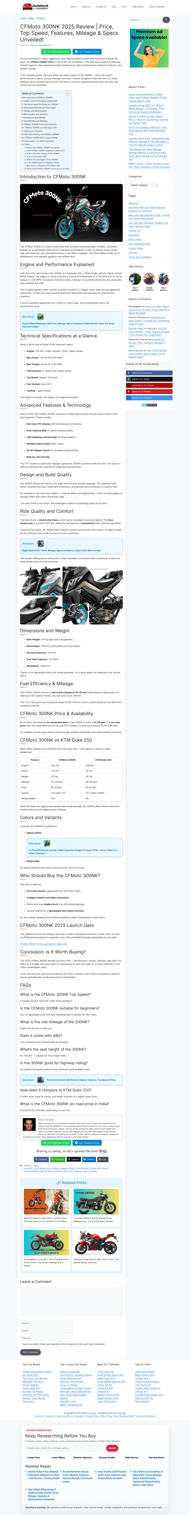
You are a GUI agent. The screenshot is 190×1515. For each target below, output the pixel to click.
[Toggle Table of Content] (66, 94)
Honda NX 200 (105, 1388)
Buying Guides (107, 1457)
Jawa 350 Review (107, 1401)
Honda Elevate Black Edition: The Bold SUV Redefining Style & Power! (149, 320)
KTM (108, 78)
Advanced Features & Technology (40, 107)
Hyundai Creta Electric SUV (149, 1395)
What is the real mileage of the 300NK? (43, 153)
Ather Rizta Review (145, 1372)
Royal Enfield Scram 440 (110, 1375)
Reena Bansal (136, 350)
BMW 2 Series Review (71, 1405)
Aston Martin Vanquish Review (76, 1375)
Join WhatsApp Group (58, 51)
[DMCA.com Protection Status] (149, 406)
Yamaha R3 (103, 1391)
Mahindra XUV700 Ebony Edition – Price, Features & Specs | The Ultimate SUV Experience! (149, 331)
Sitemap (133, 252)
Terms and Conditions (140, 257)
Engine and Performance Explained (40, 101)
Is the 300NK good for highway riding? (43, 163)
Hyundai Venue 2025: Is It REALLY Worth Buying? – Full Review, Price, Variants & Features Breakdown (147, 108)
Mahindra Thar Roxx (33, 1381)
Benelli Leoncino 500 (108, 1395)
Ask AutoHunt (156, 1457)
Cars (114, 6)
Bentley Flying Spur (70, 1372)
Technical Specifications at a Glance (41, 104)
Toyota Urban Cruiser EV (148, 1388)
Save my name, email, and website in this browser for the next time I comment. (64, 1344)
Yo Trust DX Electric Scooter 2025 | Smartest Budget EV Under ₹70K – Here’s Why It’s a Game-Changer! (73, 852)
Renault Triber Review (34, 1398)
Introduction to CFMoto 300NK (37, 97)
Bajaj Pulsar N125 (107, 1378)
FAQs (27, 144)
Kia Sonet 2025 (31, 1375)
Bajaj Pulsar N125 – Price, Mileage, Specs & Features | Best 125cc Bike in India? (61, 550)
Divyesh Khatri (136, 328)
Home (73, 6)
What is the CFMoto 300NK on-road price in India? (48, 169)
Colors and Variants (33, 131)
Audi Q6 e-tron (68, 1401)
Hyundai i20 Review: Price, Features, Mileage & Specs (146, 342)
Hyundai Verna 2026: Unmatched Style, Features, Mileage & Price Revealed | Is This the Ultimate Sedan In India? (149, 141)
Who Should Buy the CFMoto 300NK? (42, 134)
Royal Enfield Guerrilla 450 (111, 1381)
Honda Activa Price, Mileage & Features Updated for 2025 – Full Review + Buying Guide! (44, 1474)
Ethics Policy (135, 239)
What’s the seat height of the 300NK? (42, 160)
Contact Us (101, 6)
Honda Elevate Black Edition (37, 1372)
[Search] (166, 20)
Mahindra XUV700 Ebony (36, 1395)
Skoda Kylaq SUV (32, 1388)
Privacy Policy (136, 248)
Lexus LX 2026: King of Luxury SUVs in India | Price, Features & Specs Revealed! (149, 309)
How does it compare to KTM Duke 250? (43, 166)
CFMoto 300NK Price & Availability (40, 124)
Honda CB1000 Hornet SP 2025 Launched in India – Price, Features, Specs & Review (60, 1171)
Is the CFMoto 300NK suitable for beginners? (45, 151)
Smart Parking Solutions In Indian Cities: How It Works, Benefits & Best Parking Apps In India (148, 97)
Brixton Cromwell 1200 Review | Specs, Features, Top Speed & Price (81, 1080)
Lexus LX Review (69, 1385)
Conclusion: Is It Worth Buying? (39, 141)
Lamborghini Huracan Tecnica (75, 1388)
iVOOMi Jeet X (142, 1378)
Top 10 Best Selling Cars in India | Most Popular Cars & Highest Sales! (147, 353)
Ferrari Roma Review (70, 1378)
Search (112, 1448)
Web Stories (138, 6)
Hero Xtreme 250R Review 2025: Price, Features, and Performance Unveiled (112, 1474)
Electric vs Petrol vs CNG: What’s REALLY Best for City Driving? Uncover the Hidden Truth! (148, 119)
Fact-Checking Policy (139, 244)
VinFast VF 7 (141, 1391)
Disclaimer (134, 235)
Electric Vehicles (157, 6)
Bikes (124, 6)
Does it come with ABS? (37, 157)
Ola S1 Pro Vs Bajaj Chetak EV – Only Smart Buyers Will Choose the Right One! (148, 130)
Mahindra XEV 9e (144, 1398)
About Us (86, 6)
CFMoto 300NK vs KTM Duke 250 (40, 127)
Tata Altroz (28, 1401)
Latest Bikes (58, 1457)
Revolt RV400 (142, 1401)
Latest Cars (33, 1457)
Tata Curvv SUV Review (35, 1378)
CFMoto (41, 18)
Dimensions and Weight (34, 117)
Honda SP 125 (105, 1385)
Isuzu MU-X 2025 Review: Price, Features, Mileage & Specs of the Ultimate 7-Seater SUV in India (66, 1168)
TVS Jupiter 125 (106, 1372)
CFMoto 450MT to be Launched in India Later (43, 944)
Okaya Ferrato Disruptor (147, 1381)
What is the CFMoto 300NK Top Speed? (43, 148)
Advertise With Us (65, 1416)
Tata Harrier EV (143, 1385)
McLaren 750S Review (71, 1381)
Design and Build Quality (35, 111)
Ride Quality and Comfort (36, 114)
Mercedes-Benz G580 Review (75, 1391)
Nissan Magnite (31, 1385)
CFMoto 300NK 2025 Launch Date (41, 137)
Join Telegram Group (89, 51)
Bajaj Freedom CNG (108, 1398)
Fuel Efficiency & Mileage (35, 121)
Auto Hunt (91, 1413)
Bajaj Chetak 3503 (144, 1375)
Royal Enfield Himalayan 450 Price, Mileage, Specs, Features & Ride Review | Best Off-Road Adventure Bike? (68, 325)
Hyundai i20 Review (33, 1391)
